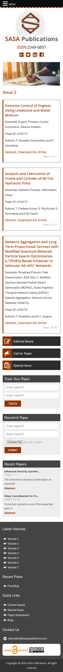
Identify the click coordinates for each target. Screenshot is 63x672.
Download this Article (32, 152)
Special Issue (16, 610)
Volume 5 (13, 558)
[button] (6, 3)
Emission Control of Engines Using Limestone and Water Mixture (28, 110)
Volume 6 (13, 562)
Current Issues (16, 605)
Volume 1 (13, 539)
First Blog (13, 586)
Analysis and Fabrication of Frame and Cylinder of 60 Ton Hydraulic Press (29, 178)
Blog (10, 620)
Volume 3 (13, 543)
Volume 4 (13, 553)
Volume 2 (13, 548)
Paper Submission (19, 615)
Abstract (10, 152)
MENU (12, 4)
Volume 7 (13, 567)
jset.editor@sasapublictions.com (27, 638)
